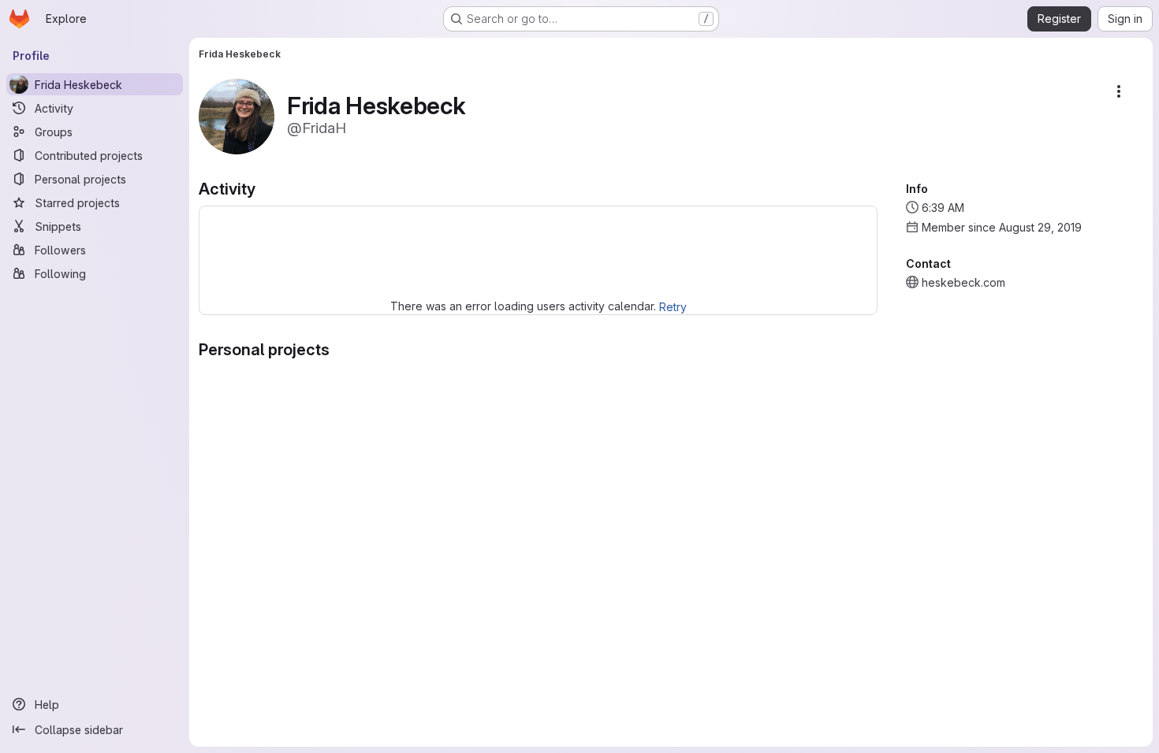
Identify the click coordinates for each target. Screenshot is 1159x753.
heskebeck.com (963, 282)
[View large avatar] (236, 115)
